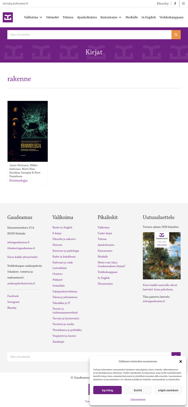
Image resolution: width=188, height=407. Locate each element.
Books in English (62, 227)
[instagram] (183, 3)
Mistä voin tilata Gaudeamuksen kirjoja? (111, 264)
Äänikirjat (58, 342)
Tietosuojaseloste (138, 399)
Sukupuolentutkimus (65, 291)
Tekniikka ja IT (61, 303)
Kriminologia (18, 180)
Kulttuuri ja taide (63, 262)
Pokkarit (58, 280)
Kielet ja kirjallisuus (64, 256)
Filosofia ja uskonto (64, 239)
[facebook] (175, 3)
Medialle (103, 256)
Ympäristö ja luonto (64, 336)
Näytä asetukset (168, 390)
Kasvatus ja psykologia (66, 251)
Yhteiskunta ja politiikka (67, 330)
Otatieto (58, 274)
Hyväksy (107, 390)
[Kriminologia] (28, 131)
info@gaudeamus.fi (15, 3)
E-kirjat (57, 233)
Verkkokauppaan (108, 272)
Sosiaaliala (59, 285)
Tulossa (102, 239)
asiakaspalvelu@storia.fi (21, 283)
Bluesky (11, 308)
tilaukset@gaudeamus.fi (21, 248)
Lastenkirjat (60, 268)
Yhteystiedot (105, 284)
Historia (57, 245)
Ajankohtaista (106, 245)
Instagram (13, 302)
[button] (180, 361)
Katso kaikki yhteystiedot (22, 257)
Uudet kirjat (105, 233)
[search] (176, 34)
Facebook (13, 296)
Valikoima (103, 227)
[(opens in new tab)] (162, 255)
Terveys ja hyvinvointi (66, 318)
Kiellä (138, 390)
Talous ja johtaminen (65, 297)
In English (104, 278)
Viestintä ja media (63, 324)
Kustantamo (105, 251)
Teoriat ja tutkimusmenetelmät (65, 310)
